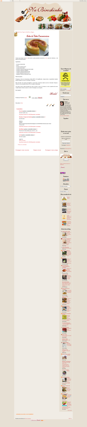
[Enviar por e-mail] (32, 98)
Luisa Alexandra (65, 247)
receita (46, 58)
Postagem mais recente (22, 150)
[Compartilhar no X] (34, 98)
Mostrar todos (70, 410)
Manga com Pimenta (66, 361)
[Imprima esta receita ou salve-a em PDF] (30, 97)
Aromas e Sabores (66, 250)
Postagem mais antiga (51, 150)
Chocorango (64, 401)
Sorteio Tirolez (68, 198)
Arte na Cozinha (65, 369)
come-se (64, 258)
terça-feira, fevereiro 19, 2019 (25, 114)
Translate (69, 90)
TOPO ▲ (70, 418)
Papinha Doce (65, 393)
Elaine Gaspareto (28, 418)
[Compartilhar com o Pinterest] (36, 98)
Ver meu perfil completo (64, 115)
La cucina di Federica (66, 238)
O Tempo (68, 355)
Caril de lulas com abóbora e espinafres (69, 291)
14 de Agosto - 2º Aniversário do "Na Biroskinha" (69, 217)
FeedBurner (68, 145)
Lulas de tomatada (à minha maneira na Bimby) (69, 309)
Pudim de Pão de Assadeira (69, 204)
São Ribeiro (21, 129)
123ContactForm (68, 148)
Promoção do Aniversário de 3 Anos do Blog (69, 211)
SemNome (67, 181)
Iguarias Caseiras (65, 306)
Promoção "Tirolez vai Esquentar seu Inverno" (69, 223)
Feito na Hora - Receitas (65, 297)
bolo (27, 58)
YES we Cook (65, 349)
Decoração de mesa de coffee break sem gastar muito (69, 253)
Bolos (22, 102)
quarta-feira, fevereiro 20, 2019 (25, 126)
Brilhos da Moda (22, 140)
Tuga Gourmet (65, 274)
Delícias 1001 (65, 339)
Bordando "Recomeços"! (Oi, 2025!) (69, 344)
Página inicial (37, 150)
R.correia (21, 111)
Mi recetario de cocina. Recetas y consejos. (65, 266)
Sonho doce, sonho (66, 354)
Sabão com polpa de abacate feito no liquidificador (69, 261)
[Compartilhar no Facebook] (35, 98)
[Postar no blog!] (33, 98)
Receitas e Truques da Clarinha (25, 116)
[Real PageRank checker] (62, 173)
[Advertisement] (66, 49)
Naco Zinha (64, 334)
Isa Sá (20, 134)
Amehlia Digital (65, 342)
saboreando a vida (66, 231)
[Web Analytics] (43, 420)
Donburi (68, 370)
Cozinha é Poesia (65, 377)
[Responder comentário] (35, 114)
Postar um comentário (22, 144)
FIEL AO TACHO (65, 327)
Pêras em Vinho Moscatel (66, 248)
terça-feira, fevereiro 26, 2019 (25, 142)
